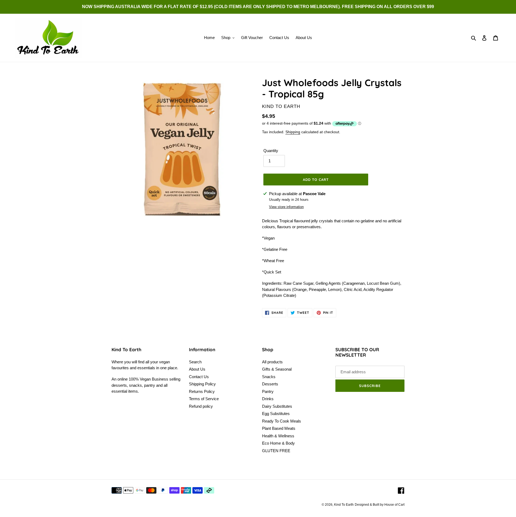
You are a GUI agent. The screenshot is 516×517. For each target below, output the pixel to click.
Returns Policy (202, 391)
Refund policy (201, 406)
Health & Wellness (278, 436)
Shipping (292, 132)
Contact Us (199, 376)
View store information (286, 207)
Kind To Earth (344, 505)
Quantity (270, 150)
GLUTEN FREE (276, 450)
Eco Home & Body (278, 443)
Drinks (268, 398)
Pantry (268, 391)
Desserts (270, 384)
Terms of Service (204, 398)
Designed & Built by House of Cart (379, 505)
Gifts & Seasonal (277, 369)
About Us (197, 369)
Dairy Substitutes (277, 406)
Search (195, 362)
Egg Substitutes (276, 413)
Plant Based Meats (278, 428)
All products (272, 362)
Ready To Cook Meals (281, 421)
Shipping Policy (202, 384)
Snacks (268, 376)
